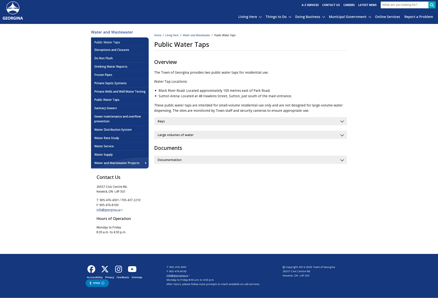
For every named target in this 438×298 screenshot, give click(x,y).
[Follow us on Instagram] (119, 271)
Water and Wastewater (112, 32)
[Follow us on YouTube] (132, 271)
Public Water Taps (107, 42)
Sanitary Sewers (105, 108)
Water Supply (103, 155)
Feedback (123, 277)
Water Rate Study (106, 138)
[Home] (13, 18)
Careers (349, 5)
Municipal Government (347, 16)
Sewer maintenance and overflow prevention (117, 118)
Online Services (387, 16)
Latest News (367, 5)
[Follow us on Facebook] (91, 271)
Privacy (109, 277)
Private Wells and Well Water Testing (120, 91)
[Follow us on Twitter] (105, 271)
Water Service (104, 146)
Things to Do (276, 16)
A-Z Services (310, 5)
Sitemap (137, 277)
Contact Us (331, 5)
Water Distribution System (113, 130)
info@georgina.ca (108, 210)
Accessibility (95, 277)
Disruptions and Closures (111, 50)
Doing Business (307, 16)
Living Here (247, 16)
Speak (96, 283)
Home (157, 35)
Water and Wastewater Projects (117, 163)
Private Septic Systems (110, 83)
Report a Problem (418, 16)
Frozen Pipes (103, 75)
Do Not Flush (103, 58)
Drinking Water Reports (110, 67)
